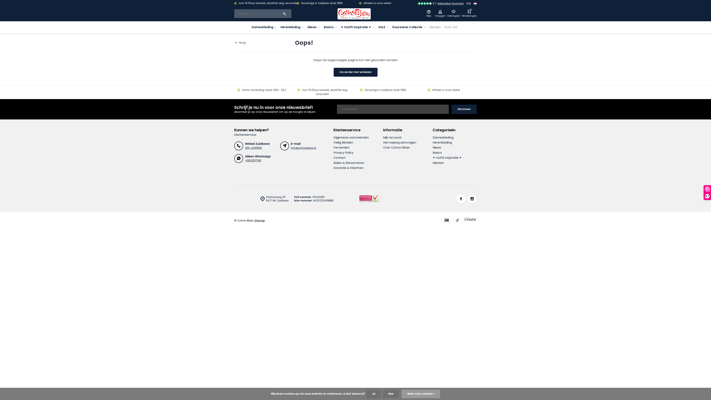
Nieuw (312, 27)
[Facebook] (461, 199)
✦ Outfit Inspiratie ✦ (356, 27)
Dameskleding (262, 27)
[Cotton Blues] (354, 13)
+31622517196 (253, 160)
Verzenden (341, 148)
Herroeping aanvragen (399, 143)
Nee (390, 394)
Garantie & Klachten (348, 168)
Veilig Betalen (343, 143)
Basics (329, 27)
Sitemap (259, 220)
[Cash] (457, 220)
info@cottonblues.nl (303, 148)
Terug (242, 42)
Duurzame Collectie (407, 27)
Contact (339, 158)
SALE (381, 27)
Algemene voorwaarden (351, 138)
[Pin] (446, 220)
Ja (373, 394)
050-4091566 (253, 148)
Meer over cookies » (421, 394)
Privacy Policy (343, 153)
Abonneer (464, 109)
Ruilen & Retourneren (348, 163)
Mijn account (392, 138)
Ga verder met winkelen (356, 72)
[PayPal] (470, 220)
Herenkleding (290, 27)
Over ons (451, 27)
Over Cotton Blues (396, 148)
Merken (435, 27)
